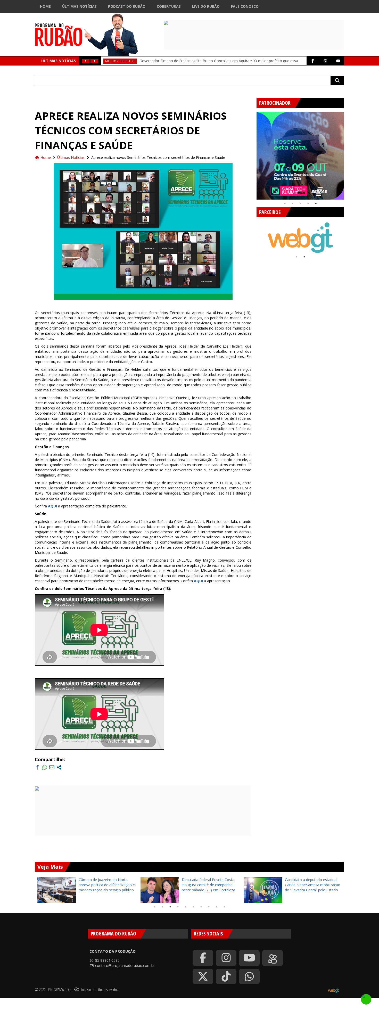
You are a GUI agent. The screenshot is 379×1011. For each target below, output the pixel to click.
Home (45, 6)
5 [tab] (315, 203)
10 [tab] (224, 906)
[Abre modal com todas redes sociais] (59, 767)
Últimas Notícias (79, 6)
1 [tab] (284, 203)
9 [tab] (216, 906)
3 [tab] (300, 203)
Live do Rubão (206, 6)
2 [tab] (292, 203)
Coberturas (169, 6)
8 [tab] (208, 906)
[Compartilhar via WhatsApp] (44, 767)
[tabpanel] (300, 156)
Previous (252, 153)
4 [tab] (308, 203)
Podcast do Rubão (126, 6)
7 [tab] (201, 906)
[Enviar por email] (51, 767)
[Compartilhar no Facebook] (37, 767)
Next (348, 153)
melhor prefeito (120, 61)
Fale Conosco (245, 6)
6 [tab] (193, 906)
